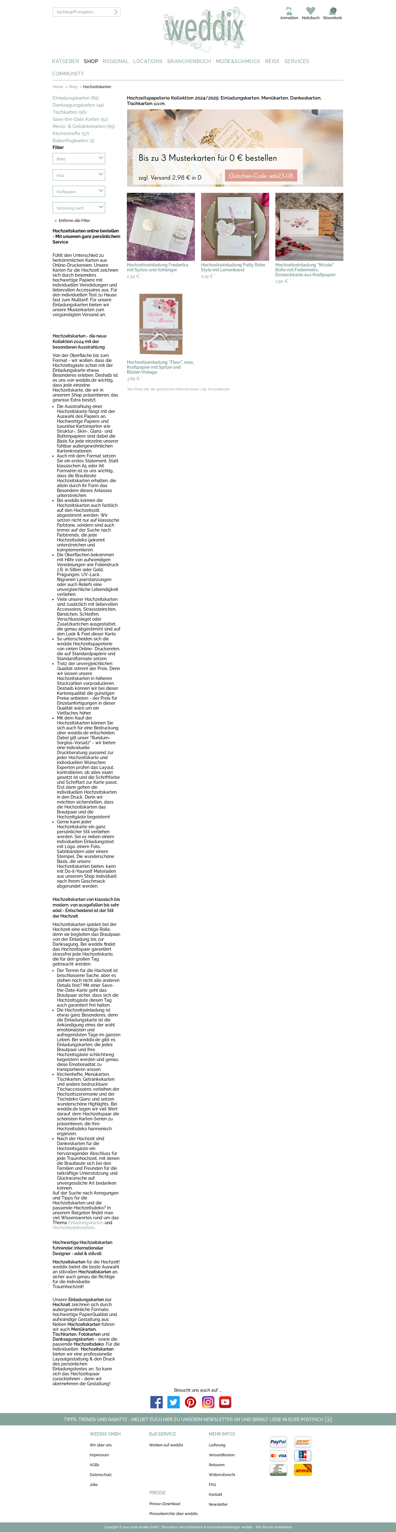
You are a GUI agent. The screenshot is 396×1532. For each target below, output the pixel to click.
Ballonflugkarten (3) (73, 140)
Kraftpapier (66, 192)
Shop (73, 87)
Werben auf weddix (166, 1445)
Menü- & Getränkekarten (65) (84, 126)
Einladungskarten (85, 1222)
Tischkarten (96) (70, 112)
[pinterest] (190, 1403)
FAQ (212, 1485)
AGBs (94, 1465)
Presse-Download (164, 1504)
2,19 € (208, 276)
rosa (60, 175)
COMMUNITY (68, 74)
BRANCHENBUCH (189, 61)
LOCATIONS (148, 61)
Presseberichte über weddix (173, 1514)
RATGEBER (65, 61)
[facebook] (156, 1403)
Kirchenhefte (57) (71, 133)
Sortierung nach (70, 208)
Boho (61, 159)
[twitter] (173, 1403)
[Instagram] (208, 1403)
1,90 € (283, 281)
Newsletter (218, 1504)
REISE (272, 61)
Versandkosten (222, 1455)
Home (58, 87)
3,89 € (135, 378)
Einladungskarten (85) (76, 98)
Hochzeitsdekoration (73, 1227)
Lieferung (217, 1445)
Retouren (217, 1465)
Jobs (94, 1485)
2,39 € (134, 276)
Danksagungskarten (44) (78, 105)
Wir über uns (101, 1445)
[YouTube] (225, 1403)
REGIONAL (116, 61)
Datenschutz (101, 1475)
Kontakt (215, 1494)
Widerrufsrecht (222, 1475)
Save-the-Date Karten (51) (80, 119)
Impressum (99, 1455)
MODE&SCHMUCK (238, 61)
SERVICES (296, 61)
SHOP (91, 61)
